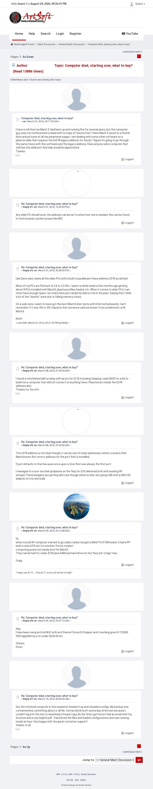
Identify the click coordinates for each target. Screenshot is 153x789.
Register (76, 33)
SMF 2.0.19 (61, 774)
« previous (128, 51)
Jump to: (88, 760)
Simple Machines (88, 774)
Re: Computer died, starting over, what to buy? (49, 203)
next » (138, 51)
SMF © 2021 (74, 774)
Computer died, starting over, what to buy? (47, 118)
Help (32, 33)
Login (60, 33)
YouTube (131, 33)
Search (45, 33)
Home (19, 33)
